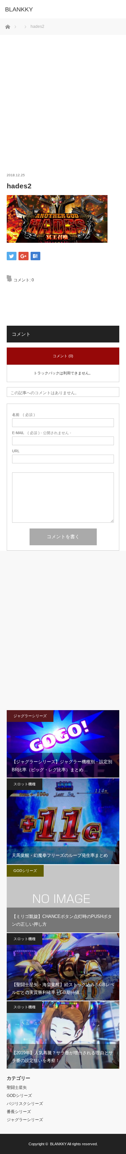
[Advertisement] (63, 98)
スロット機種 (24, 784)
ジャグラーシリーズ (30, 716)
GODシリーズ (25, 871)
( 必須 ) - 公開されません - (41, 433)
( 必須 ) (23, 415)
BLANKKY (58, 1144)
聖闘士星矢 (17, 1087)
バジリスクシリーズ (25, 1103)
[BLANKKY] (53, 9)
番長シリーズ (19, 1111)
